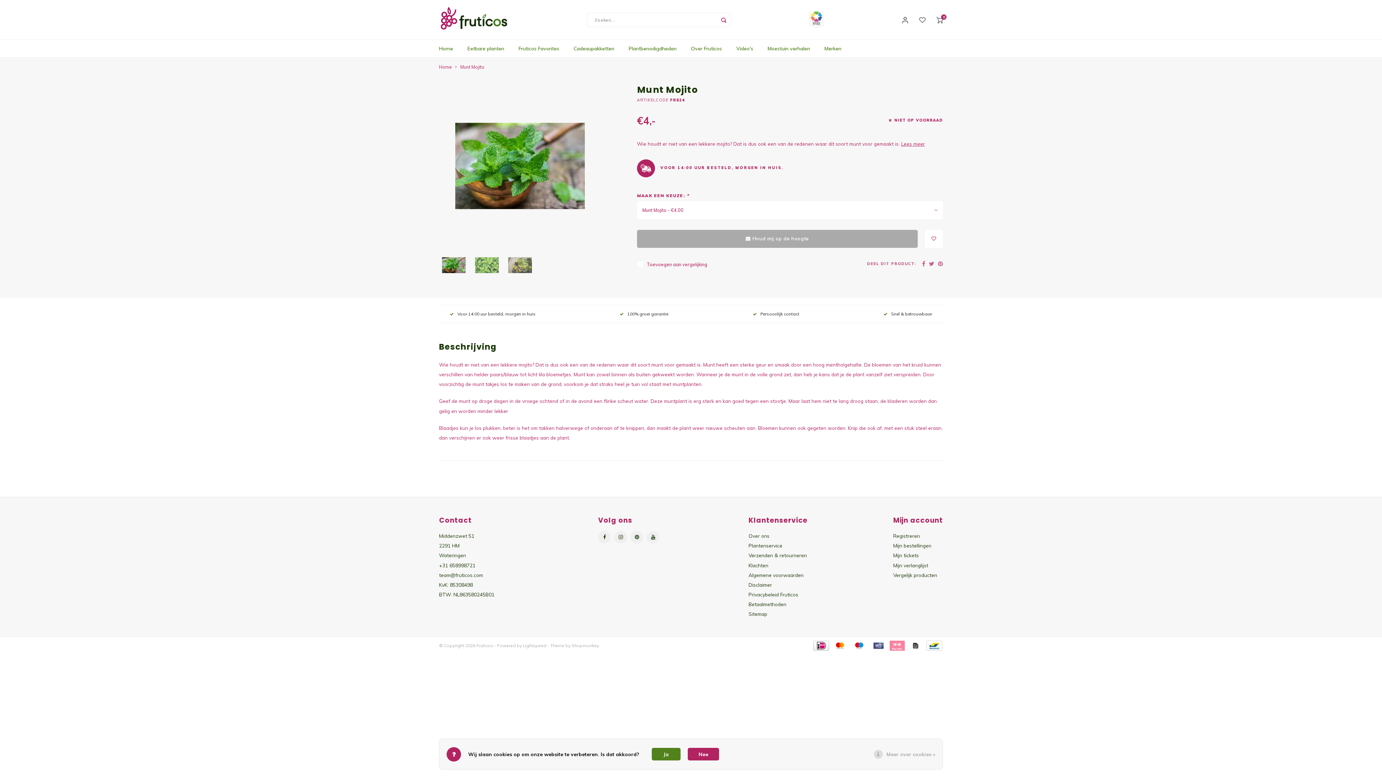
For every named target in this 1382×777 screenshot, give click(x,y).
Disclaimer (760, 585)
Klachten (758, 565)
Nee (703, 754)
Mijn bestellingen (912, 545)
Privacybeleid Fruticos (773, 594)
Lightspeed (534, 645)
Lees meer (913, 144)
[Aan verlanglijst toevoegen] (934, 239)
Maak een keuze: (663, 195)
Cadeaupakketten (594, 48)
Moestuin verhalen (789, 48)
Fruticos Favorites (539, 48)
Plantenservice (765, 545)
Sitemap (758, 614)
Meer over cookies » (910, 754)
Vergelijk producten (915, 575)
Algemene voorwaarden (776, 575)
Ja (666, 754)
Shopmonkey (585, 645)
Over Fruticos (706, 48)
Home (446, 48)
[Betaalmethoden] (821, 645)
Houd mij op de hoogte (781, 238)
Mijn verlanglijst (910, 565)
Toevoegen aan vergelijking (677, 264)
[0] (939, 19)
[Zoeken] (724, 20)
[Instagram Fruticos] (620, 537)
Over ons (759, 536)
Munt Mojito (472, 67)
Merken (833, 48)
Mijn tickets (906, 555)
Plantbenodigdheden (653, 48)
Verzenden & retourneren (778, 555)
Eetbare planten (486, 48)
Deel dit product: (891, 263)
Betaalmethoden (767, 604)
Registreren (906, 536)
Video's (744, 48)
